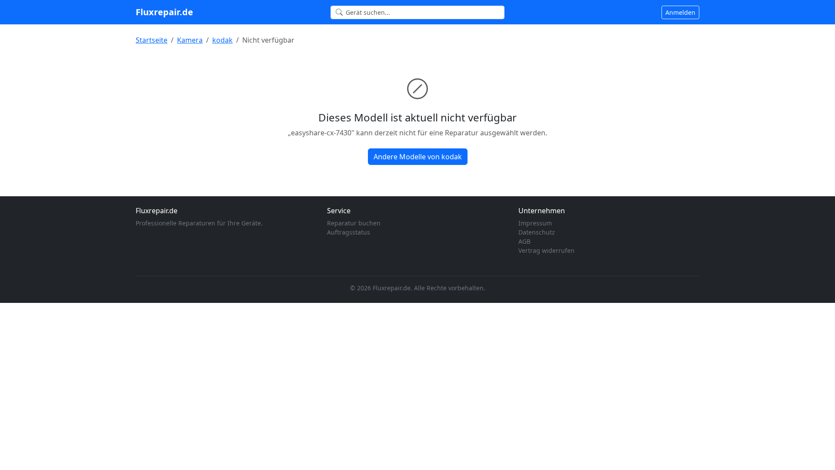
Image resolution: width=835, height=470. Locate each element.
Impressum (535, 223)
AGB (524, 241)
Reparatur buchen (354, 223)
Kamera (190, 40)
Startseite (151, 40)
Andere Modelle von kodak (418, 156)
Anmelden (680, 12)
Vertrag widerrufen (546, 250)
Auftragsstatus (348, 232)
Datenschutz (536, 232)
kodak (222, 40)
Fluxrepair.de (164, 12)
